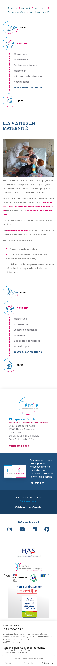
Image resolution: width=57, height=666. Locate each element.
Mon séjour (20, 70)
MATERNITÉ (25, 8)
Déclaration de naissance (28, 76)
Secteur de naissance (25, 65)
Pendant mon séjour (16, 12)
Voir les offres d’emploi (28, 507)
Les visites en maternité (28, 87)
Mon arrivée (20, 54)
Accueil (14, 8)
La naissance (21, 59)
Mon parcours (40, 8)
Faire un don (37, 482)
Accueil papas (21, 81)
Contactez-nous (19, 445)
